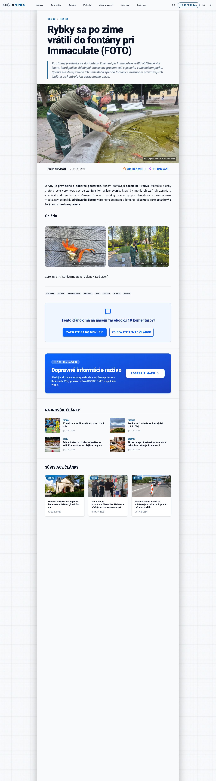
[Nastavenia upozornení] (204, 5)
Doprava (125, 5)
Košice (72, 5)
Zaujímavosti (106, 5)
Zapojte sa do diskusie (84, 332)
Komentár (56, 5)
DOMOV (51, 19)
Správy (39, 5)
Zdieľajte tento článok (131, 332)
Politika (87, 5)
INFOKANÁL (190, 5)
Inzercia (141, 5)
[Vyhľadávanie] (173, 5)
